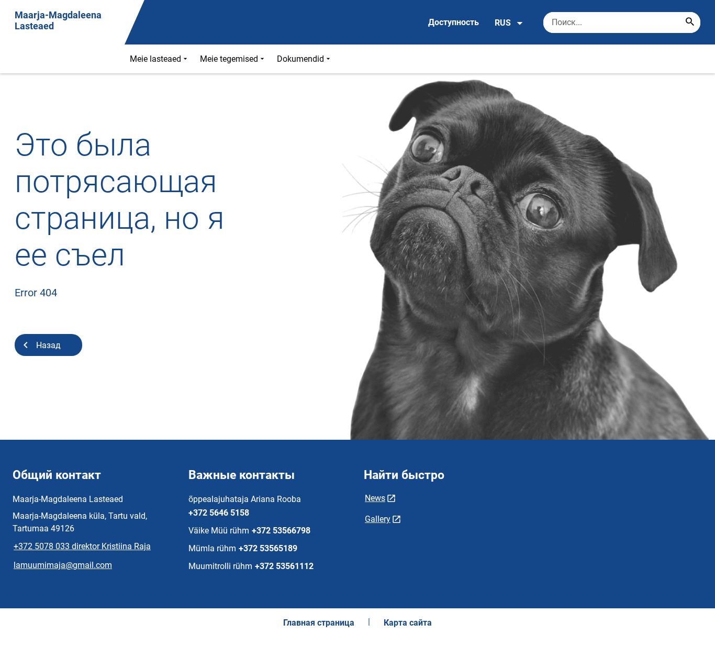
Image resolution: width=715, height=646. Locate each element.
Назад (48, 345)
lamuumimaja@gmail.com (63, 565)
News (375, 498)
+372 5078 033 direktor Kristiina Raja (82, 546)
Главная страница (318, 623)
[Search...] (690, 22)
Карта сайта (408, 623)
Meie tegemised (229, 59)
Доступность (453, 22)
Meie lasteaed (155, 59)
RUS (503, 23)
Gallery (377, 519)
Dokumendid (300, 59)
